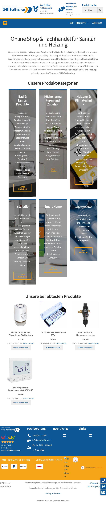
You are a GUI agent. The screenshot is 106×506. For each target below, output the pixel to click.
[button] (5, 23)
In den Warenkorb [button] (20, 347)
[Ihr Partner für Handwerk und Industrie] (61, 9)
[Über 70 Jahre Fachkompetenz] (35, 9)
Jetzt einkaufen (22, 187)
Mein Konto (81, 23)
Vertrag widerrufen (53, 494)
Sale (71, 23)
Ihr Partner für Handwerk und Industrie (71, 6)
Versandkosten (28, 343)
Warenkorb (97, 23)
